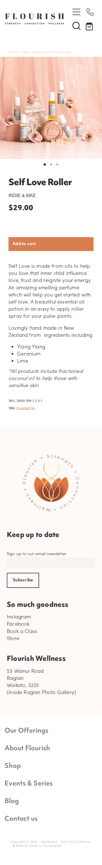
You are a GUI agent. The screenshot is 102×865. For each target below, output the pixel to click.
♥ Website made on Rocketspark (37, 845)
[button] (76, 25)
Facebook (18, 623)
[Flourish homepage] (34, 18)
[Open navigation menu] (76, 12)
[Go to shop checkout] (90, 25)
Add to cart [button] (24, 244)
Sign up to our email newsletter (37, 553)
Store (13, 52)
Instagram (19, 616)
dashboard (49, 841)
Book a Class (22, 631)
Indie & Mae (63, 52)
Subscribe (23, 580)
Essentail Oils (25, 408)
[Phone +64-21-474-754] (90, 12)
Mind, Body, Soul (36, 52)
